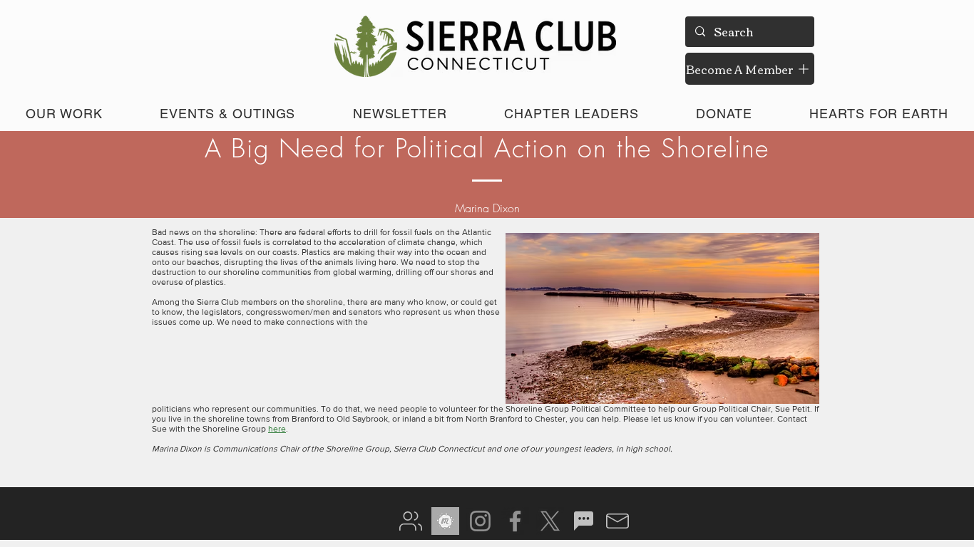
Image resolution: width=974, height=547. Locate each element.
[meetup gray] (445, 521)
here (277, 429)
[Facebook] (515, 521)
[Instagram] (480, 521)
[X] (550, 521)
